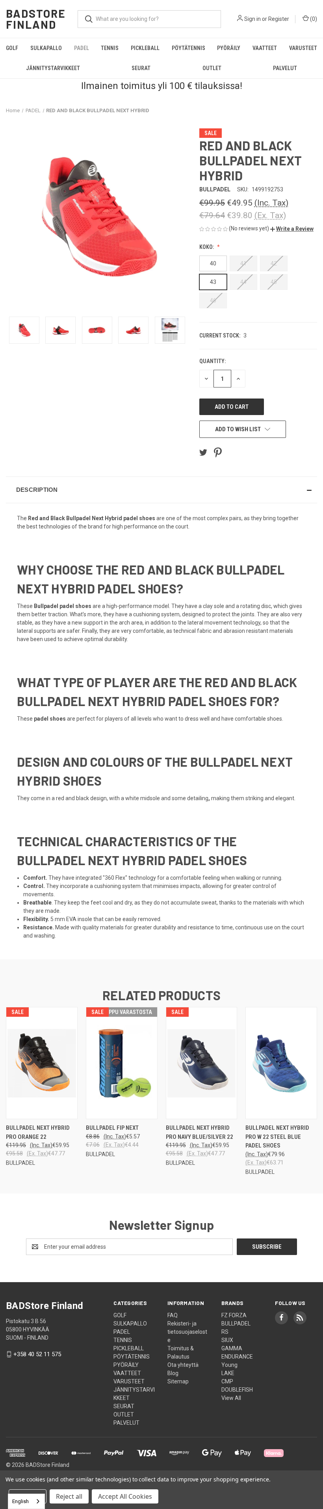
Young (229, 1365)
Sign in (252, 19)
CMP (227, 1381)
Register (278, 19)
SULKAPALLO (46, 48)
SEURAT (141, 68)
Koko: (207, 247)
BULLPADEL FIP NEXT (112, 1127)
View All (231, 1398)
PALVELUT (126, 1423)
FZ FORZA (234, 1315)
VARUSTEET (303, 48)
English (20, 1501)
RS (224, 1332)
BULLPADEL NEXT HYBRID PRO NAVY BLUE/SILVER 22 (199, 1132)
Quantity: (212, 361)
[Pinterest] (218, 452)
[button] (292, 229)
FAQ (172, 1315)
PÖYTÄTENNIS (188, 48)
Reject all (69, 1496)
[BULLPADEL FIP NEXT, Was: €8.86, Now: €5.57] (121, 1063)
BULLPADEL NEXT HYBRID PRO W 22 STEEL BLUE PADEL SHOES (277, 1136)
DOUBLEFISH (237, 1390)
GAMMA (231, 1348)
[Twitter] (203, 452)
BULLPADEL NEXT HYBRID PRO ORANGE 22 (38, 1132)
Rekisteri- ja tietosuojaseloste (187, 1331)
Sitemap (178, 1381)
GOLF (12, 48)
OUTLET (211, 68)
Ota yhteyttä (183, 1365)
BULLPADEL (236, 1323)
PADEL (81, 48)
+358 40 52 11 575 (37, 1354)
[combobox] (26, 1501)
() (313, 19)
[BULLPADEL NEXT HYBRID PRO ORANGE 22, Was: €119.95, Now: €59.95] (41, 1063)
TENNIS (110, 48)
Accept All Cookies (125, 1496)
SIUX (227, 1340)
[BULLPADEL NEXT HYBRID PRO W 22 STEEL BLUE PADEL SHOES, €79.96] (281, 1063)
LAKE (227, 1373)
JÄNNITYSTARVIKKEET (53, 68)
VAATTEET (264, 48)
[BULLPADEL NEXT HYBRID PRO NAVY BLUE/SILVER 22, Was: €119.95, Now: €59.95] (201, 1063)
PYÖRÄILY (228, 48)
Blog (172, 1373)
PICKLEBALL (145, 48)
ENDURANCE (237, 1356)
